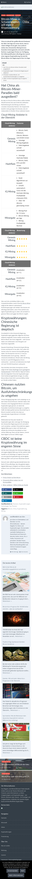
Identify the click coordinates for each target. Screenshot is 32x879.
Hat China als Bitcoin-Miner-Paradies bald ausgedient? (14, 68)
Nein (22, 871)
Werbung (3, 850)
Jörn (5, 32)
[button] (7, 489)
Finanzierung (5, 836)
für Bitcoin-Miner (25, 303)
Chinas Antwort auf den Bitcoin (11, 477)
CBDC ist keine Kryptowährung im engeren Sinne (15, 79)
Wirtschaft (4, 822)
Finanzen (3, 15)
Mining (3, 511)
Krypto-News (19, 801)
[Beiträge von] (2, 32)
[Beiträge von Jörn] (5, 519)
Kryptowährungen (10, 15)
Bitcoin (10, 509)
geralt (14, 34)
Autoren (3, 855)
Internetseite (24, 552)
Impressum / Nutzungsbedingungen (11, 859)
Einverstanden (13, 871)
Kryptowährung (22, 509)
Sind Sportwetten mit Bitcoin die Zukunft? (17, 764)
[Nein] (30, 869)
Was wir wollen (5, 846)
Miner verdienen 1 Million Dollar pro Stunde (15, 485)
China (14, 509)
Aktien (3, 827)
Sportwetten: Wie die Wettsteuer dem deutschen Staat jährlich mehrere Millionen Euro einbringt (14, 718)
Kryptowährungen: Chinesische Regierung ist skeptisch (15, 72)
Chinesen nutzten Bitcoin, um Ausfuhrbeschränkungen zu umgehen (13, 75)
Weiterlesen (7, 601)
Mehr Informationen (16, 875)
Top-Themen (13, 506)
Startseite (3, 818)
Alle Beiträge (14, 552)
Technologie (17, 15)
